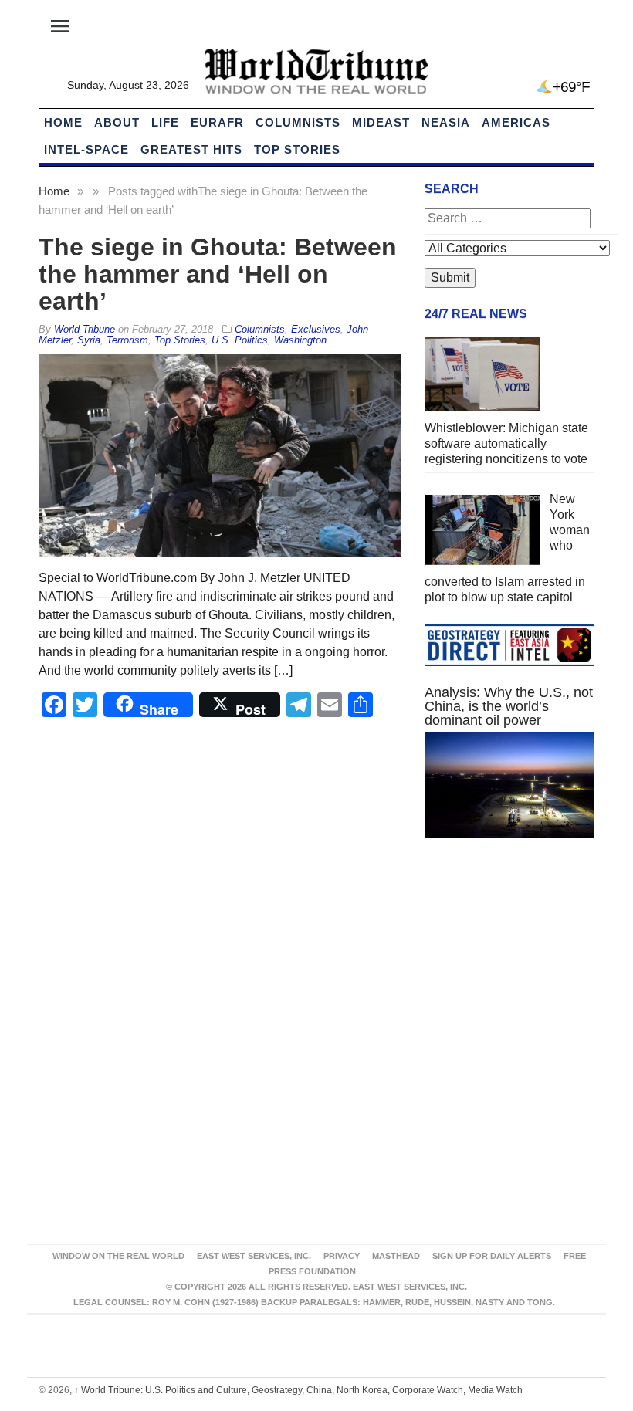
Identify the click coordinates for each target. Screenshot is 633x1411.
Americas (516, 122)
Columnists (298, 122)
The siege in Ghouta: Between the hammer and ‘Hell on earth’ (218, 274)
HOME (63, 122)
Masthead (396, 1255)
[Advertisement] (509, 965)
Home (54, 191)
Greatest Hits (191, 149)
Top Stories (297, 149)
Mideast (381, 122)
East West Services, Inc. (254, 1255)
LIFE (165, 122)
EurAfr (217, 122)
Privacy (341, 1255)
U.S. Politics (240, 340)
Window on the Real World (118, 1255)
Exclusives (315, 329)
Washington (300, 340)
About (117, 122)
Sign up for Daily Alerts (491, 1255)
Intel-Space (86, 149)
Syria (88, 340)
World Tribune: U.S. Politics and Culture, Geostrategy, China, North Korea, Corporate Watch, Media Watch (298, 1390)
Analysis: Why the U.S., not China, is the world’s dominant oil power (509, 706)
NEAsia (445, 122)
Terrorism (127, 340)
